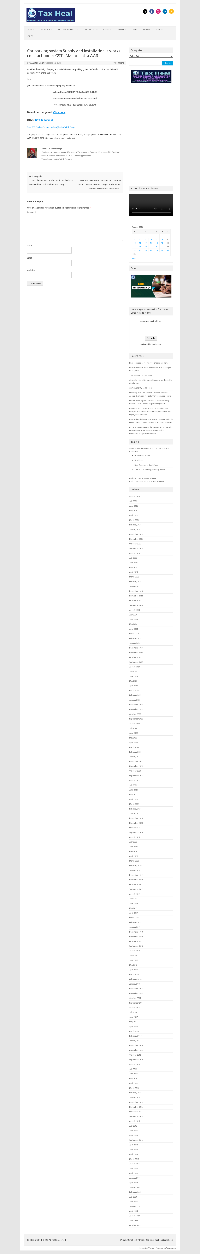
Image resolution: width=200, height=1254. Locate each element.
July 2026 (133, 501)
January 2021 (134, 813)
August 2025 (134, 553)
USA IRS (30, 36)
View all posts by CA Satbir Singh (56, 159)
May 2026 (133, 511)
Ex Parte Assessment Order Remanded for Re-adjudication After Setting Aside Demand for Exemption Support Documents (150, 430)
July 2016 (133, 1069)
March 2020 (134, 861)
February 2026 (135, 525)
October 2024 (135, 600)
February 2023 (135, 695)
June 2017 (133, 1017)
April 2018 (133, 970)
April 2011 (133, 1173)
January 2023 (134, 700)
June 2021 (133, 790)
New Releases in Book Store (146, 465)
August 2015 (134, 1121)
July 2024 (133, 615)
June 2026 (133, 506)
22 (162, 247)
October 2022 (135, 714)
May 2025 (133, 567)
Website (31, 270)
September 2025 (136, 548)
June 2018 (133, 960)
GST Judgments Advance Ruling (69, 134)
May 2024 (133, 624)
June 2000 (133, 1202)
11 (140, 243)
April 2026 (133, 515)
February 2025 (135, 582)
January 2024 (134, 643)
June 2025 (133, 563)
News (158, 30)
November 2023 (136, 653)
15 (162, 243)
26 (146, 250)
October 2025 (135, 544)
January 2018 (134, 984)
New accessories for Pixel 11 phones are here (148, 363)
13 (151, 243)
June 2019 (133, 903)
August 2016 (134, 1064)
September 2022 (136, 719)
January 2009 (134, 1187)
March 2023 (134, 690)
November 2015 (136, 1107)
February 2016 (135, 1093)
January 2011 (134, 1178)
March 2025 (134, 577)
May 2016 (133, 1078)
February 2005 (135, 1192)
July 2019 (133, 899)
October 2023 (135, 657)
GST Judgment (44, 120)
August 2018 (134, 951)
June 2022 (133, 733)
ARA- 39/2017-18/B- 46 (37, 138)
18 (140, 247)
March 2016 (134, 1088)
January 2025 (134, 586)
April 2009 (133, 1183)
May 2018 (133, 965)
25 (140, 250)
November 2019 (136, 880)
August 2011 (134, 1164)
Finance (120, 30)
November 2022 (136, 709)
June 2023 (133, 676)
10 (135, 243)
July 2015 (133, 1126)
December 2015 (136, 1102)
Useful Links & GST (142, 455)
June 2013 (133, 1150)
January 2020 (134, 870)
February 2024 (135, 638)
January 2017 (134, 1041)
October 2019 (135, 884)
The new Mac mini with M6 (140, 375)
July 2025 (133, 558)
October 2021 (135, 771)
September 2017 (136, 1003)
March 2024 (134, 634)
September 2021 (136, 776)
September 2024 (136, 605)
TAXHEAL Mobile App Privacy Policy (150, 470)
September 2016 (136, 1059)
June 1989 (133, 1221)
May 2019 (133, 908)
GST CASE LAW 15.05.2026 (140, 388)
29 (162, 250)
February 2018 (135, 979)
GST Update (45, 30)
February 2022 (135, 752)
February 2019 (135, 922)
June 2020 (133, 847)
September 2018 (136, 946)
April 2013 (133, 1154)
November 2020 (136, 823)
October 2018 (135, 941)
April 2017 (133, 1026)
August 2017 (134, 1007)
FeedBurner (157, 344)
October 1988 (135, 1225)
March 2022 (134, 747)
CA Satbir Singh (37, 63)
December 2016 (136, 1045)
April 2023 (133, 686)
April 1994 (133, 1211)
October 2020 (135, 828)
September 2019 (136, 889)
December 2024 (136, 591)
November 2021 (136, 766)
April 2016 (133, 1083)
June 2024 (133, 619)
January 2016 (134, 1097)
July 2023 (133, 671)
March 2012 (134, 1159)
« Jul (134, 258)
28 (157, 250)
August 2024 (134, 610)
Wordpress (171, 1248)
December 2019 (136, 875)
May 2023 (133, 681)
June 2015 (133, 1131)
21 (157, 247)
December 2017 (136, 988)
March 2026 (134, 520)
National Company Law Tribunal (142, 478)
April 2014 (133, 1145)
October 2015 (135, 1112)
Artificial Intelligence (68, 30)
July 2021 (133, 785)
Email (29, 258)
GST (38, 134)
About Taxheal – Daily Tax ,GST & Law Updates (149, 448)
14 (157, 243)
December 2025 (136, 534)
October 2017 (135, 998)
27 (151, 250)
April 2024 (133, 629)
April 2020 (133, 856)
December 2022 (136, 705)
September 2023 (136, 662)
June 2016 (133, 1074)
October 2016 (135, 1055)
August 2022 (134, 724)
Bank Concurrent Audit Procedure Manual (146, 481)
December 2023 (136, 648)
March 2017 (134, 1031)
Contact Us (134, 452)
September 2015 (136, 1116)
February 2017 (135, 1036)
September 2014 (136, 1140)
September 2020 (136, 832)
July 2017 (133, 1012)
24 (135, 250)
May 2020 (133, 851)
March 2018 (134, 974)
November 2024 (136, 596)
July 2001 (133, 1197)
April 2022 (133, 742)
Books (106, 30)
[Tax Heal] (51, 21)
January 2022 (134, 757)
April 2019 (133, 913)
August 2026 (134, 496)
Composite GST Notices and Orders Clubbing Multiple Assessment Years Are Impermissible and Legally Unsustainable (150, 411)
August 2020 (134, 837)
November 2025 (136, 539)
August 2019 (134, 894)
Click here (59, 112)
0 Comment (118, 63)
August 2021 (134, 780)
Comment (32, 212)
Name (29, 245)
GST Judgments (48, 134)
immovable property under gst (62, 138)
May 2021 (133, 794)
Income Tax (90, 30)
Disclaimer (139, 460)
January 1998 (134, 1206)
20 (151, 247)
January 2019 (134, 927)
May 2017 (133, 1022)
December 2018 (136, 932)
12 (146, 243)
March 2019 (134, 918)
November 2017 (136, 993)
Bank (134, 30)
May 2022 (133, 738)
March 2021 (134, 804)
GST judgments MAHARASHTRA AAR (100, 134)
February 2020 (135, 865)
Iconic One (143, 1248)
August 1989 (134, 1216)
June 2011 (133, 1168)
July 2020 (133, 842)
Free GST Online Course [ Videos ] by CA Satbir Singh (51, 127)
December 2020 (136, 818)
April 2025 (133, 572)
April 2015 (133, 1135)
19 (146, 247)
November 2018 (136, 936)
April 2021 (133, 799)
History (146, 30)
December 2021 (136, 761)
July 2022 (133, 728)
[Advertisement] (151, 132)
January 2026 (134, 530)
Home (29, 30)
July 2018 (133, 955)
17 (135, 247)
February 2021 (135, 809)
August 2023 (134, 667)
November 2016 (136, 1050)
